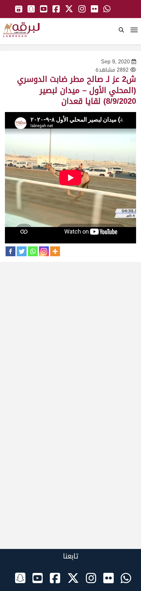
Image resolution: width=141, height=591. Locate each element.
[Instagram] (44, 251)
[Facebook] (10, 251)
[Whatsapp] (33, 251)
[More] (55, 251)
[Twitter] (22, 251)
